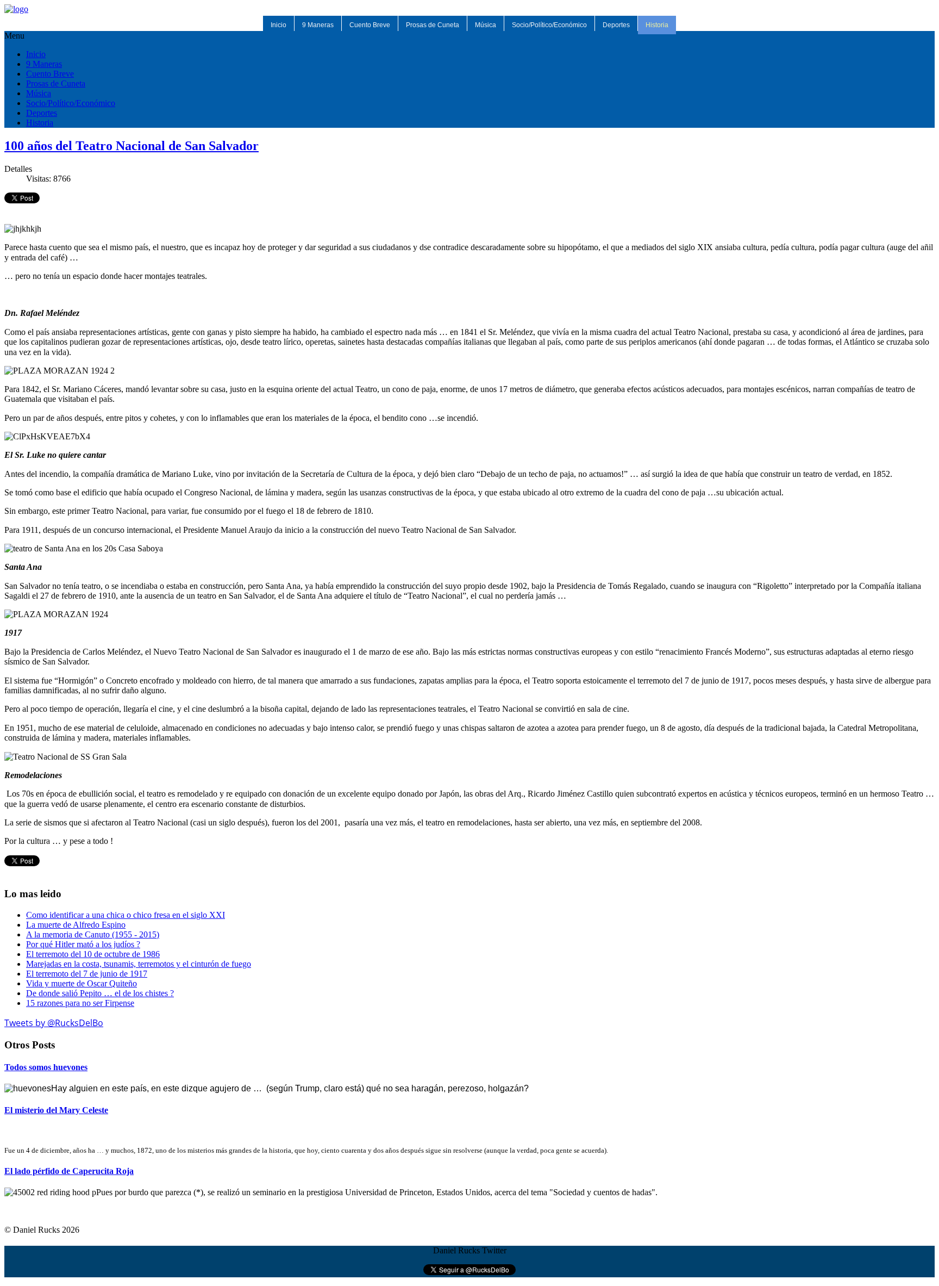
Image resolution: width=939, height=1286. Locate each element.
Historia (657, 25)
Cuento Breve (369, 25)
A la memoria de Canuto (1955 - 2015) (92, 934)
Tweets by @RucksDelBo (53, 1023)
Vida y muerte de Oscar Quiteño (81, 983)
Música (485, 25)
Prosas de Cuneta (432, 25)
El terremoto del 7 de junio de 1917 (86, 973)
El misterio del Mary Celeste (56, 1110)
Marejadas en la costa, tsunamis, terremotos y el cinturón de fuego (138, 963)
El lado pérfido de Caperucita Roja (69, 1171)
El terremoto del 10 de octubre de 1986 (93, 954)
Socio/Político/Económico (549, 25)
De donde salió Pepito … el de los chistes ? (100, 993)
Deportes (616, 25)
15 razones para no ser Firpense (80, 1003)
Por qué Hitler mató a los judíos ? (83, 944)
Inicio (278, 25)
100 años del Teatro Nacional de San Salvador (131, 146)
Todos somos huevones (45, 1067)
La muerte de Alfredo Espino (76, 924)
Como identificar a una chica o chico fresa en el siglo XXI (125, 915)
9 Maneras (318, 25)
